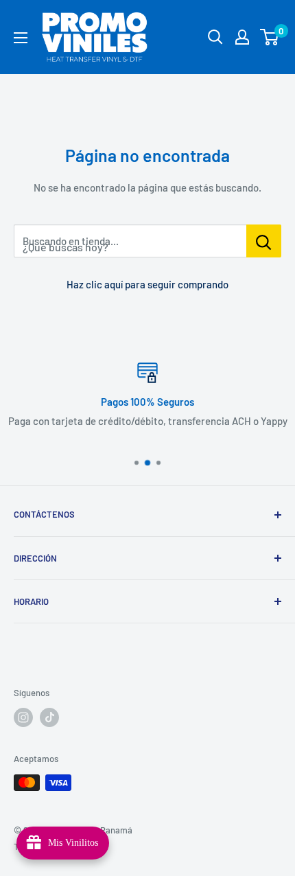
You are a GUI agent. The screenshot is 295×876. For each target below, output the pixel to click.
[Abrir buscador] (215, 37)
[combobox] (130, 240)
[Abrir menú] (20, 37)
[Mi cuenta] (242, 37)
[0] (270, 37)
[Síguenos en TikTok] (49, 717)
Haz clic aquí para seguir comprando (147, 284)
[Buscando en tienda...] (263, 240)
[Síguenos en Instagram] (23, 717)
